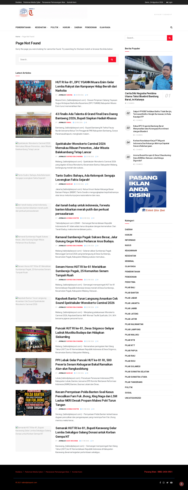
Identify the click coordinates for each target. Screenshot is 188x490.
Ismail (68, 122)
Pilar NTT (130, 345)
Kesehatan (40, 27)
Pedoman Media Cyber (31, 2)
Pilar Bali (130, 287)
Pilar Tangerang (133, 382)
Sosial (128, 393)
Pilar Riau (130, 356)
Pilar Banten (132, 293)
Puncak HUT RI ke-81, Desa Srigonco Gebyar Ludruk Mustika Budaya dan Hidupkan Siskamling (84, 333)
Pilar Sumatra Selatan (137, 372)
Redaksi (19, 2)
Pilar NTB (130, 340)
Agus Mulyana (72, 441)
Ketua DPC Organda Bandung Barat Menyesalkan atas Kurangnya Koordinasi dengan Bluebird (151, 129)
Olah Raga (105, 27)
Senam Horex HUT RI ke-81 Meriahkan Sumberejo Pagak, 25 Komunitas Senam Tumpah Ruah (81, 271)
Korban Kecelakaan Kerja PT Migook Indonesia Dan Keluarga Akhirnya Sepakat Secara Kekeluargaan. (151, 143)
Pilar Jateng (131, 314)
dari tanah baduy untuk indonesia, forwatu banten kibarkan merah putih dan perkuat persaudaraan (82, 210)
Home (18, 37)
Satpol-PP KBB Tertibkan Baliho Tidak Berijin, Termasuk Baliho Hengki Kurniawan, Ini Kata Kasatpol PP (152, 114)
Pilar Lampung (133, 329)
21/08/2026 (79, 373)
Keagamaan (131, 250)
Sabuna (69, 95)
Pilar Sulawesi (132, 366)
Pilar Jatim (131, 319)
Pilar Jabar (131, 298)
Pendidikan (91, 27)
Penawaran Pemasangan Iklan (53, 2)
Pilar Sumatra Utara (136, 377)
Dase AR (69, 184)
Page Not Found (28, 37)
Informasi (130, 240)
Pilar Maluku (132, 335)
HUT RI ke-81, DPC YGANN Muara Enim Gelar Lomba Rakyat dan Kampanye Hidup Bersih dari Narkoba (86, 86)
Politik (54, 27)
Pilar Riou (130, 361)
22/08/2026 (85, 218)
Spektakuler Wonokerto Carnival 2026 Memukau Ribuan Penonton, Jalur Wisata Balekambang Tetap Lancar (82, 148)
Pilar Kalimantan (134, 324)
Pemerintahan (23, 27)
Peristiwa (130, 282)
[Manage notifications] (181, 484)
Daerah (78, 27)
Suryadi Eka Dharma (74, 156)
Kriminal (129, 261)
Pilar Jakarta (132, 303)
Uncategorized (133, 398)
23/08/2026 (79, 95)
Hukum (66, 27)
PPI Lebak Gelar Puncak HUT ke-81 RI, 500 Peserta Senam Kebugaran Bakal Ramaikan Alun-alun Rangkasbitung (83, 364)
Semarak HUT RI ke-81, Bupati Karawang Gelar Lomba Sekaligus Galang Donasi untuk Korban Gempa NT (85, 432)
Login (170, 2)
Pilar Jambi (131, 308)
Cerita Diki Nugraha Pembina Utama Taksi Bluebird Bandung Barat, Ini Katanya (142, 96)
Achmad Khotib (72, 218)
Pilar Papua (131, 350)
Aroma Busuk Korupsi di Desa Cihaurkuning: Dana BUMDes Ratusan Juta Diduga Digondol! (152, 158)
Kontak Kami (71, 2)
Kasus (128, 245)
